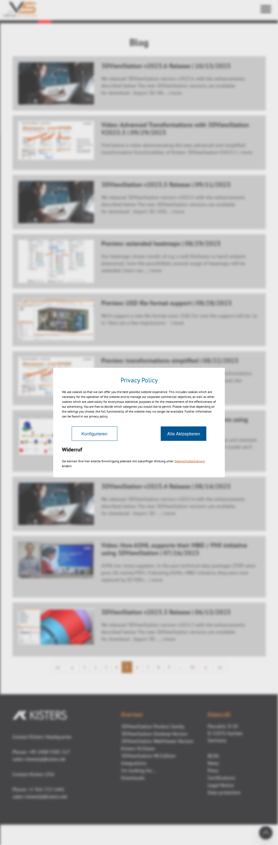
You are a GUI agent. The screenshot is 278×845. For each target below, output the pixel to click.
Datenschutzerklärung (189, 461)
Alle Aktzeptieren (183, 434)
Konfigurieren (94, 434)
